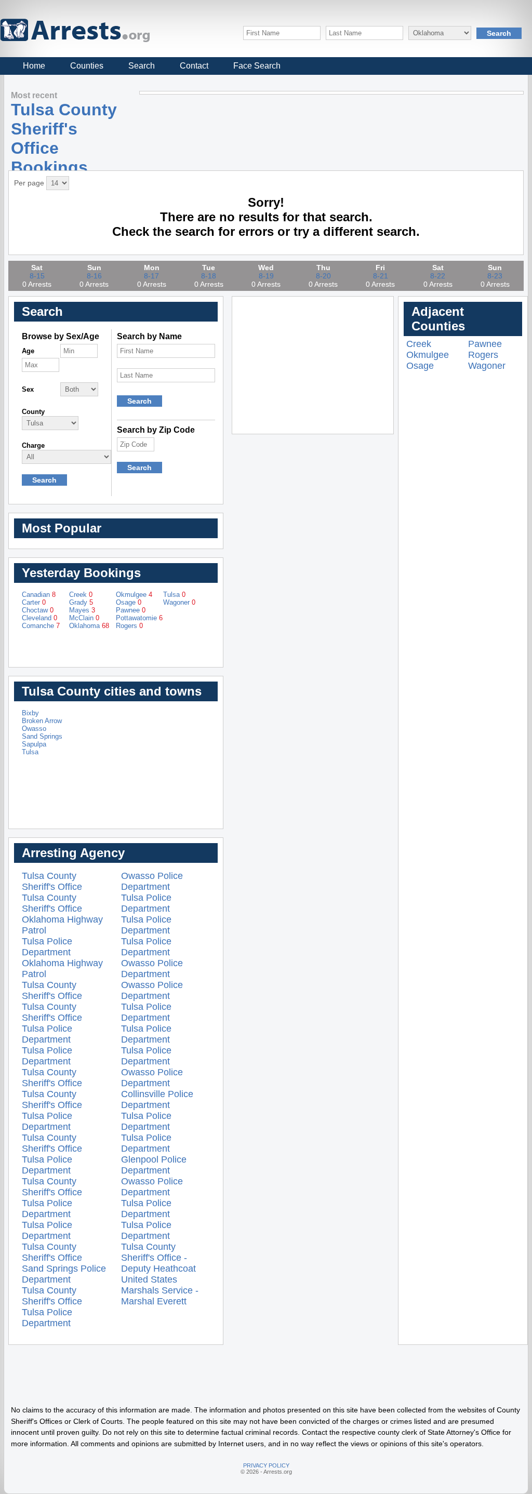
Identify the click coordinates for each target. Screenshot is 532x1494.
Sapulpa (34, 744)
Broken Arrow (42, 721)
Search (141, 65)
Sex (28, 389)
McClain (84, 618)
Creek (80, 594)
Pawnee (130, 610)
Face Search (257, 65)
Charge (33, 445)
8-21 (380, 276)
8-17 (151, 276)
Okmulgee (134, 594)
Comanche (41, 626)
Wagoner (179, 602)
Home (34, 65)
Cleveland (39, 618)
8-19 (266, 276)
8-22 (437, 276)
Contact (194, 65)
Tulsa (174, 594)
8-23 (494, 276)
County (33, 412)
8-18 (208, 276)
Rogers (129, 626)
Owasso (34, 728)
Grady (81, 602)
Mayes (82, 610)
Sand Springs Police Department (64, 1274)
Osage (128, 602)
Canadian (39, 594)
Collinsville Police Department (157, 1099)
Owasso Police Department (152, 881)
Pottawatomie (139, 618)
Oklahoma (89, 626)
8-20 (323, 276)
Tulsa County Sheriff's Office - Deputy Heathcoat (158, 1258)
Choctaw (38, 610)
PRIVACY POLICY (266, 1465)
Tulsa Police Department (47, 946)
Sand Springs (42, 736)
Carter (34, 602)
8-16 (94, 276)
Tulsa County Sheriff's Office (52, 881)
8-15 (37, 276)
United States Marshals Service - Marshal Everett (159, 1290)
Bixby (30, 713)
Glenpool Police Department (154, 1165)
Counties (86, 65)
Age (28, 351)
